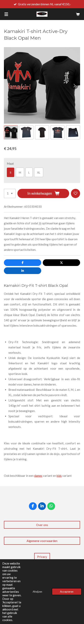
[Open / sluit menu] (6, 14)
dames (38, 475)
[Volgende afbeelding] (74, 85)
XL (38, 172)
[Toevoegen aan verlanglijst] (75, 193)
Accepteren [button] (66, 591)
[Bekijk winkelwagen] (77, 14)
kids (59, 475)
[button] (11, 132)
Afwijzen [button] (37, 591)
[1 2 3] (10, 193)
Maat (10, 163)
